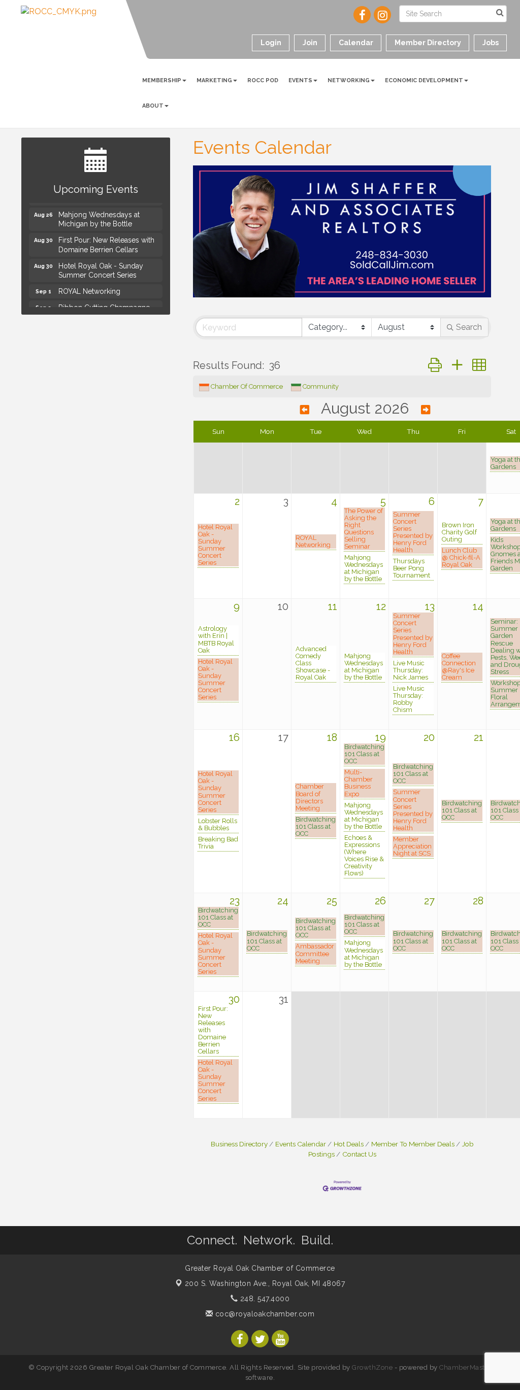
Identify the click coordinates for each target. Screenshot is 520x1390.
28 (478, 901)
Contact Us (359, 1154)
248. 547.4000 (263, 1299)
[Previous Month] (304, 409)
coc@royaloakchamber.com (263, 1314)
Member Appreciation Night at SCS (412, 846)
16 (234, 737)
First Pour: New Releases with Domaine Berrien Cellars (213, 1030)
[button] (435, 365)
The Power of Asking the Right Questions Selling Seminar (363, 528)
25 (332, 901)
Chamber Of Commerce (247, 386)
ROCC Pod (262, 80)
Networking (349, 80)
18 (332, 737)
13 (430, 606)
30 (234, 999)
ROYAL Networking (313, 541)
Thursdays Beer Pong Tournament (411, 568)
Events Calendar (300, 1144)
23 (235, 901)
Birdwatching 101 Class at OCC (316, 826)
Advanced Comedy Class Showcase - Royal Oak (313, 663)
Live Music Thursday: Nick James (410, 670)
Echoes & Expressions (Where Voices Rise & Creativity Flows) (364, 855)
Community (321, 386)
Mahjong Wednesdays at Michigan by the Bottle (363, 568)
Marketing (214, 80)
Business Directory (239, 1144)
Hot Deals (349, 1144)
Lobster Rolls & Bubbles (217, 825)
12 (381, 606)
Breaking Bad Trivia (218, 843)
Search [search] (469, 327)
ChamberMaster (465, 1367)
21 (478, 737)
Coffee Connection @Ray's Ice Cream (459, 667)
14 (478, 606)
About (153, 106)
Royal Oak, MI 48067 (265, 1283)
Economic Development (424, 80)
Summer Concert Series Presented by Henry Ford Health (413, 532)
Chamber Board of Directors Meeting (310, 797)
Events (300, 80)
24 (282, 901)
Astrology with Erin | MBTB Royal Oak (216, 639)
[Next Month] (425, 409)
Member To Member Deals (412, 1144)
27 (429, 901)
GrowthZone (372, 1367)
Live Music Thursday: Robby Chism (409, 699)
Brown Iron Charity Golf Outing (459, 532)
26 (380, 901)
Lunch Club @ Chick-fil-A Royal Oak (461, 557)
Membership (161, 80)
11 (332, 606)
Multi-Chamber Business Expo (358, 783)
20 (429, 737)
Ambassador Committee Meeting (315, 953)
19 (380, 737)
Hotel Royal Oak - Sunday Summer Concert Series (215, 545)
